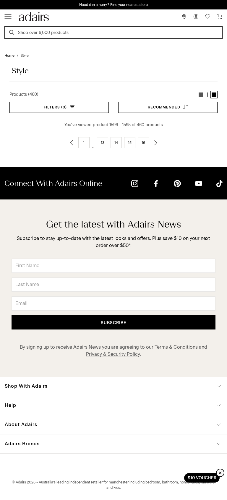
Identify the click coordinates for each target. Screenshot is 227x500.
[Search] (12, 33)
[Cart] (220, 16)
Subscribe (114, 322)
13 (102, 143)
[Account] (196, 16)
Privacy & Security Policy (113, 354)
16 (143, 143)
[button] (201, 94)
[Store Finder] (184, 16)
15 (130, 143)
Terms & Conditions (176, 347)
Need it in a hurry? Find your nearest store (113, 5)
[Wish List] (208, 16)
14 (116, 143)
